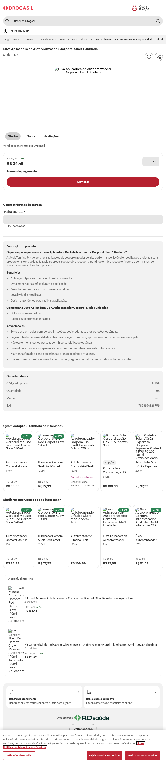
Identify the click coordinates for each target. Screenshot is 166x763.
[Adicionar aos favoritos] (149, 57)
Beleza (30, 39)
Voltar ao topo (83, 729)
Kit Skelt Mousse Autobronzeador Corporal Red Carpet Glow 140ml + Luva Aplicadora (78, 598)
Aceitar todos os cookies (142, 755)
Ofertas (13, 136)
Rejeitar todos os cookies (104, 755)
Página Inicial (12, 39)
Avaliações (51, 136)
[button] (83, 95)
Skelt (156, 398)
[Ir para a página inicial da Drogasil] (18, 8)
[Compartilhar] (159, 57)
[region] (83, 746)
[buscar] (158, 21)
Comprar (83, 181)
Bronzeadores (79, 39)
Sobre (31, 136)
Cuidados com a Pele (53, 39)
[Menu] (159, 8)
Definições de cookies (19, 755)
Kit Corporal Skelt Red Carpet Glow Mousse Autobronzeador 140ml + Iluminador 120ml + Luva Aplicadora (90, 644)
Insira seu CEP (14, 212)
